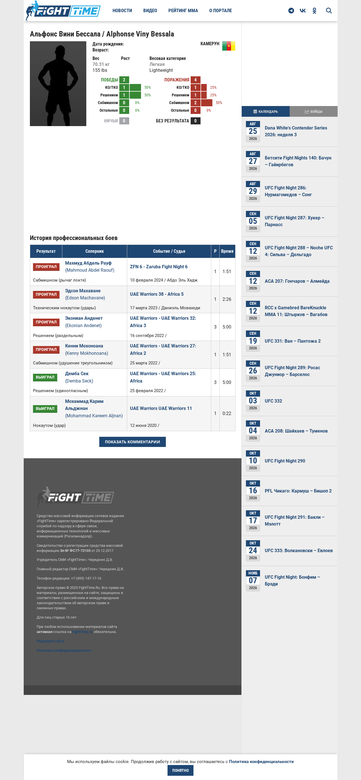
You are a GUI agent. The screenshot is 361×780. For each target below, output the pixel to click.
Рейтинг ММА (183, 10)
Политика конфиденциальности (64, 650)
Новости (122, 10)
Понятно (180, 770)
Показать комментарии (132, 441)
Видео (150, 10)
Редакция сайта (50, 641)
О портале (220, 10)
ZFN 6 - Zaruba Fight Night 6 (159, 266)
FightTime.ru (82, 632)
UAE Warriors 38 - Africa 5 (157, 294)
